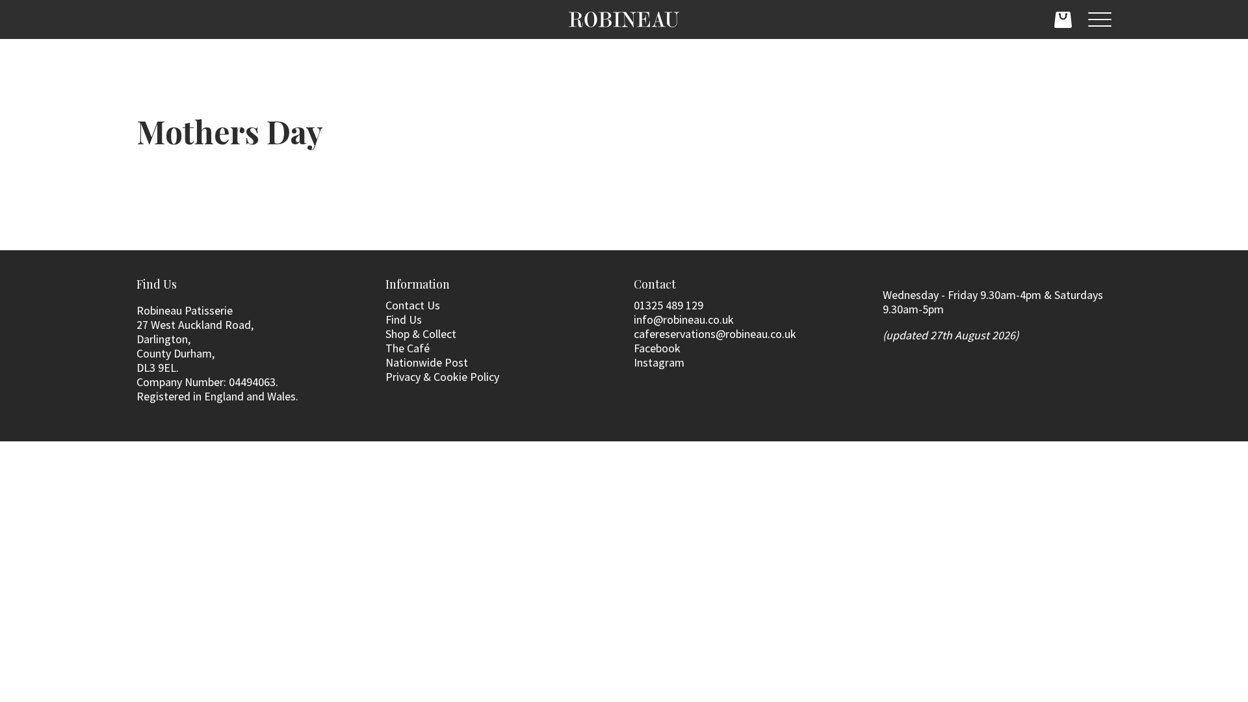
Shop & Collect (420, 333)
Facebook (657, 348)
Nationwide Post (426, 362)
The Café (407, 348)
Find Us (403, 319)
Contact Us (412, 305)
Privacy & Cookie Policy (442, 376)
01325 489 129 (668, 305)
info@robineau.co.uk (684, 319)
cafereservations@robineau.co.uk (715, 333)
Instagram (659, 362)
